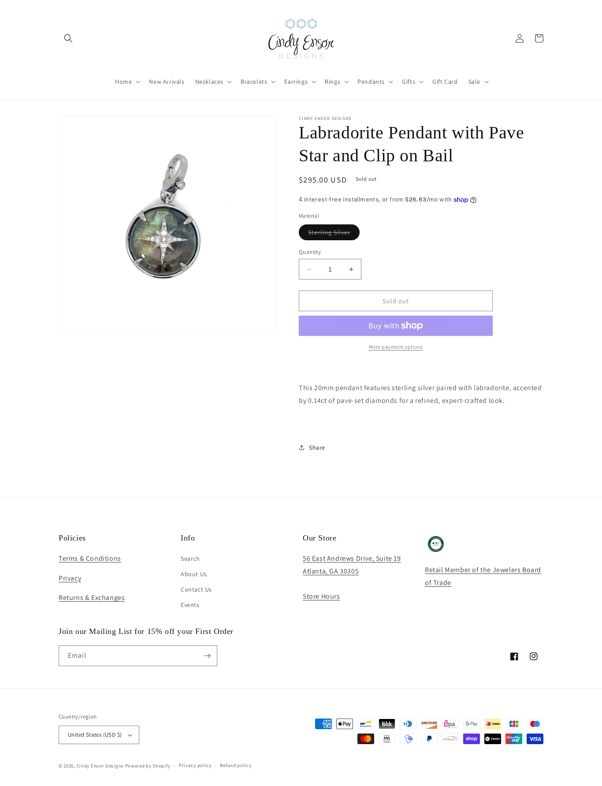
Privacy (70, 578)
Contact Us (196, 589)
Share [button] (317, 447)
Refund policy (235, 765)
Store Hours (321, 596)
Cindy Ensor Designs (100, 766)
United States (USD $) (95, 734)
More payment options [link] (396, 346)
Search (190, 558)
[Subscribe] (207, 655)
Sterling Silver (334, 234)
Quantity (310, 252)
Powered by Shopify (148, 766)
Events (190, 605)
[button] (68, 38)
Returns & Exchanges (92, 597)
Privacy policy (195, 765)
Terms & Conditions (90, 558)
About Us (194, 574)
